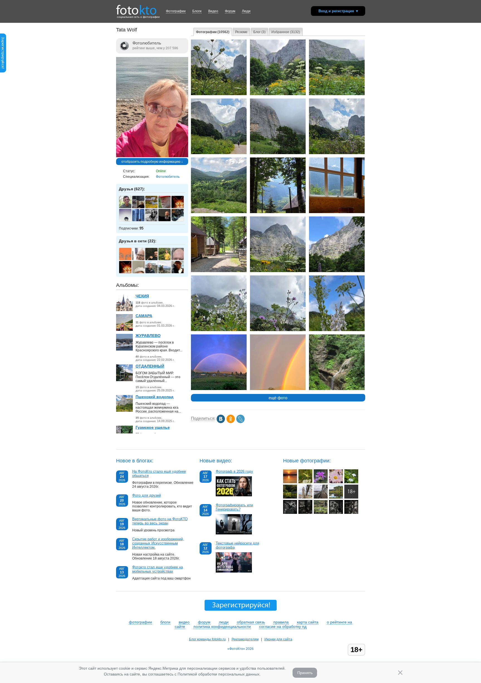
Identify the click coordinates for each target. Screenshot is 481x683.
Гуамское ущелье (153, 427)
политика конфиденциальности (222, 626)
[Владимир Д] (180, 221)
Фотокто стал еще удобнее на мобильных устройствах (157, 569)
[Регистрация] (3, 71)
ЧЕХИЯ (142, 296)
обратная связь (251, 622)
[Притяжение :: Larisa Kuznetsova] (336, 482)
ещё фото (278, 397)
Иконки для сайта (278, 639)
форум (204, 622)
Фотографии (176, 11)
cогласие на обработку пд (282, 626)
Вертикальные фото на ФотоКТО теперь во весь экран (160, 521)
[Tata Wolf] (152, 156)
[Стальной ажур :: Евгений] (321, 497)
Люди (246, 11)
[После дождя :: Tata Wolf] (278, 389)
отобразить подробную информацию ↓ (152, 162)
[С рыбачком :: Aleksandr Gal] (321, 513)
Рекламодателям (245, 639)
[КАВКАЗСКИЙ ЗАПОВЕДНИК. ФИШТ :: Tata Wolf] (219, 94)
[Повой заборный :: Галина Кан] (351, 482)
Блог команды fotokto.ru (207, 639)
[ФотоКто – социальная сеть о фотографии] (136, 8)
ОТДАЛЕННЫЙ (150, 366)
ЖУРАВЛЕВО (148, 335)
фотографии (140, 622)
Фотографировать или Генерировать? (234, 507)
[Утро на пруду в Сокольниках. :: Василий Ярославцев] (290, 497)
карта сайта (307, 622)
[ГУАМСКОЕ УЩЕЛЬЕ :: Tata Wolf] (337, 389)
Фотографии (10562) (212, 32)
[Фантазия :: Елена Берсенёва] (290, 513)
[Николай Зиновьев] (154, 207)
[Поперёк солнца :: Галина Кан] (290, 482)
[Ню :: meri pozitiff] (351, 497)
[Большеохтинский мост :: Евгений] (305, 497)
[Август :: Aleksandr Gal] (336, 497)
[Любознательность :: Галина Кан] (305, 482)
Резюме (241, 32)
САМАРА (144, 316)
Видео (213, 11)
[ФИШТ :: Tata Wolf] (278, 271)
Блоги (197, 11)
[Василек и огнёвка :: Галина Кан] (321, 482)
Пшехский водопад (154, 396)
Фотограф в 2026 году (234, 471)
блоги (165, 622)
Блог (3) (259, 32)
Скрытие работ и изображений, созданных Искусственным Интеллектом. (158, 543)
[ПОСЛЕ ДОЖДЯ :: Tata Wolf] (219, 389)
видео (184, 622)
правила (281, 622)
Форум (230, 11)
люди (224, 622)
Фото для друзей (146, 495)
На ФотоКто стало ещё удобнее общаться (159, 473)
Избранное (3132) (285, 32)
